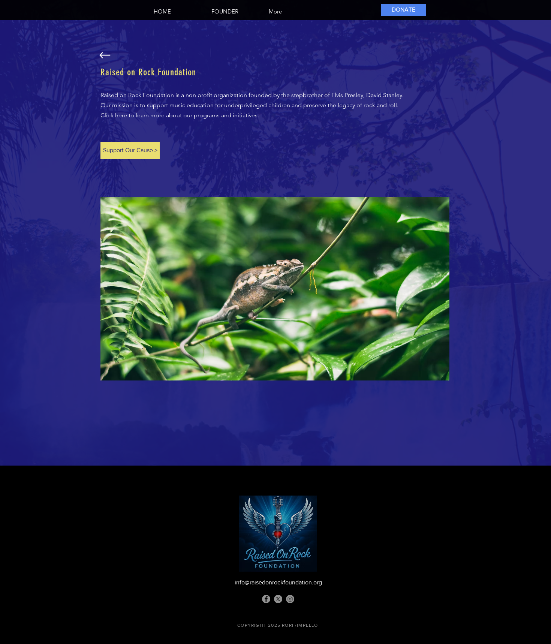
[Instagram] (290, 599)
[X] (278, 599)
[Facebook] (266, 599)
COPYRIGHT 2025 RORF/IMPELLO (277, 625)
